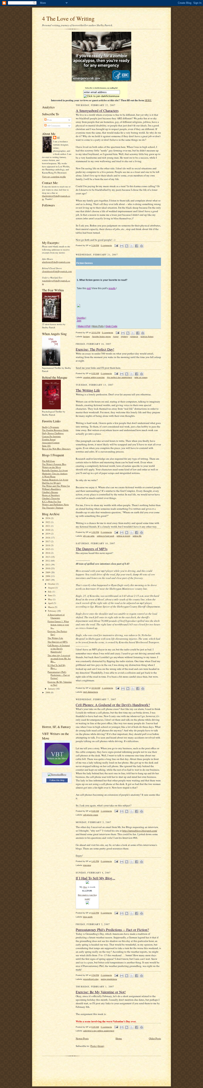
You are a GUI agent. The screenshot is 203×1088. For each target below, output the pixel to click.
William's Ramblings (51, 488)
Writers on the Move (51, 467)
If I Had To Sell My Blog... (57, 667)
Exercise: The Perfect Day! (95, 349)
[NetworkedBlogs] (57, 774)
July (50, 591)
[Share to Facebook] (137, 246)
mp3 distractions (90, 692)
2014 (48, 552)
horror (116, 336)
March (51, 607)
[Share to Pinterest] (142, 246)
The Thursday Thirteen (52, 507)
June (50, 595)
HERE (148, 100)
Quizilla (81, 318)
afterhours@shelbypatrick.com (56, 261)
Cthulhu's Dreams (50, 492)
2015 (48, 549)
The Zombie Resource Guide (55, 429)
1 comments (107, 688)
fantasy (86, 336)
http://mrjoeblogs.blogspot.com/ (139, 830)
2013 (48, 556)
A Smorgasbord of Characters (56, 616)
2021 (48, 525)
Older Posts (155, 1038)
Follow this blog (57, 780)
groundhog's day (91, 979)
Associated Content (50, 442)
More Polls (98, 326)
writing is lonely (123, 536)
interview (87, 865)
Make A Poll (84, 326)
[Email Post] (116, 245)
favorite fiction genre (101, 336)
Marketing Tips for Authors (54, 473)
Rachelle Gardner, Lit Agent (55, 470)
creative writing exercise (94, 377)
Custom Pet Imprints (51, 436)
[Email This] (122, 246)
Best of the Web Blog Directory (56, 448)
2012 (48, 560)
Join (79, 320)
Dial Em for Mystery (51, 482)
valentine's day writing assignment (98, 1031)
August (51, 587)
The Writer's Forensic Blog (54, 464)
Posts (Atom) (97, 1046)
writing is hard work (105, 536)
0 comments (106, 245)
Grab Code (111, 326)
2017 (48, 541)
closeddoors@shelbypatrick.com (57, 271)
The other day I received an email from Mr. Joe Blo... (59, 658)
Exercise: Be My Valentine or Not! (101, 992)
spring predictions (109, 979)
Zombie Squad (49, 439)
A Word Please (49, 476)
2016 (48, 545)
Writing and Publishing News (55, 504)
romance (134, 336)
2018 (48, 537)
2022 (48, 522)
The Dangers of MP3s (58, 641)
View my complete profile (54, 176)
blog (85, 886)
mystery (124, 336)
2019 (48, 533)
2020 (48, 529)
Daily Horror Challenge (53, 433)
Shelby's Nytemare (50, 427)
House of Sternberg (51, 495)
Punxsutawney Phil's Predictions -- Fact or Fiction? (59, 675)
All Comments (53, 125)
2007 (48, 579)
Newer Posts (82, 1038)
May (50, 599)
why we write (89, 536)
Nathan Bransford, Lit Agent (55, 479)
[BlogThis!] (127, 246)
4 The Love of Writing (68, 18)
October (52, 583)
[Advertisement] (54, 709)
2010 (48, 568)
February (52, 610)
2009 (48, 572)
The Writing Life (55, 637)
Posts (49, 119)
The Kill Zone (48, 460)
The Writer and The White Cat (56, 485)
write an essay (140, 377)
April (50, 603)
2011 (48, 564)
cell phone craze (90, 815)
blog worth (88, 917)
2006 (48, 692)
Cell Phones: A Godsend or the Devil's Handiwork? (59, 648)
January (52, 688)
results (112, 288)
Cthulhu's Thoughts (51, 498)
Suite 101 (46, 445)
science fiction (147, 336)
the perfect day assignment (119, 377)
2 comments (106, 975)
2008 (48, 576)
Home (119, 1038)
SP (58, 137)
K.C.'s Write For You (51, 501)
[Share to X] (132, 246)
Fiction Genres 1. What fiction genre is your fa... (58, 624)
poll (89, 288)
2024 (48, 518)
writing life (137, 536)
